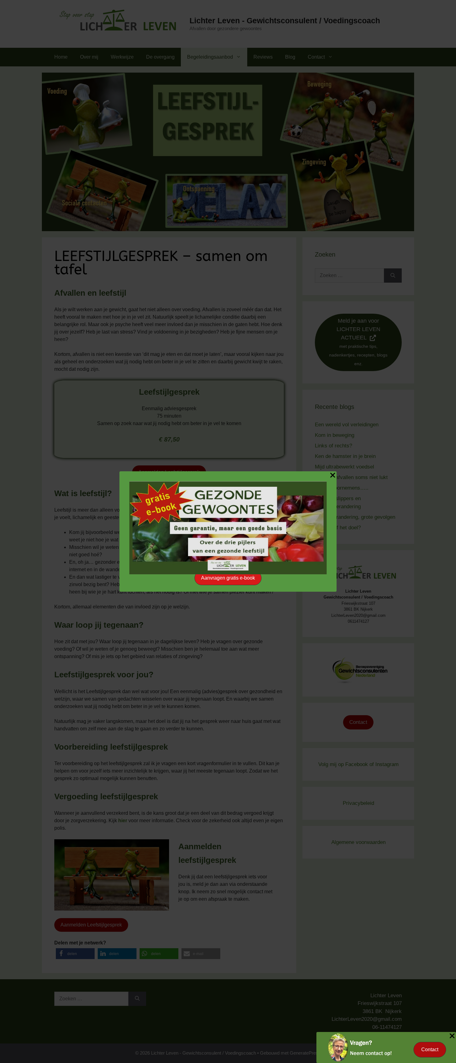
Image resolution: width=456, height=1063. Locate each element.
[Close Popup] (333, 476)
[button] (228, 578)
